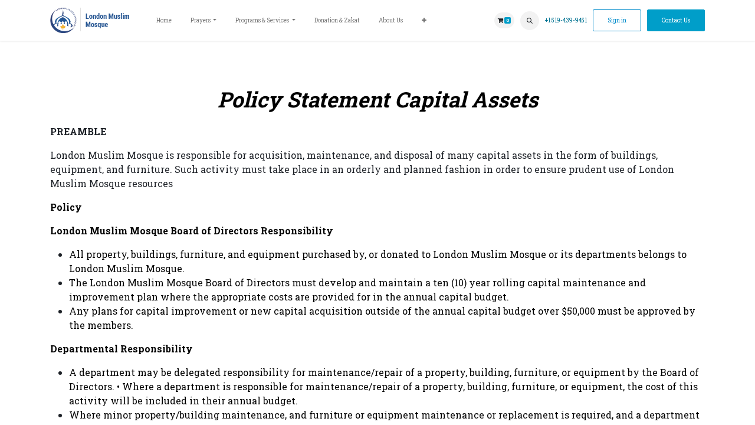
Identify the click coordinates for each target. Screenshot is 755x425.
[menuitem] (164, 20)
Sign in (617, 20)
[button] (529, 20)
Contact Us (676, 20)
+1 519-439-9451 (566, 20)
